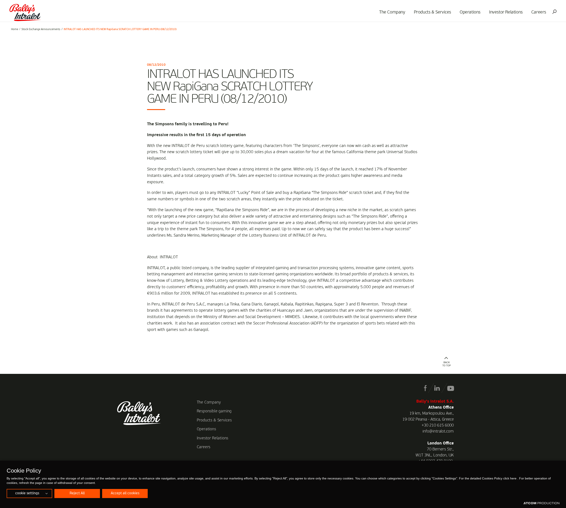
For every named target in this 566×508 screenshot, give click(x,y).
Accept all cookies (125, 493)
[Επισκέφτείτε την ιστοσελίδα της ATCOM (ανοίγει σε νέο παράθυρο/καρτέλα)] (541, 503)
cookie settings (27, 493)
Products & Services (432, 12)
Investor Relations (506, 12)
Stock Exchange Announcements (40, 29)
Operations (470, 12)
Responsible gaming (214, 411)
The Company (392, 12)
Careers (538, 12)
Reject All (77, 493)
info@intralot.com (438, 431)
